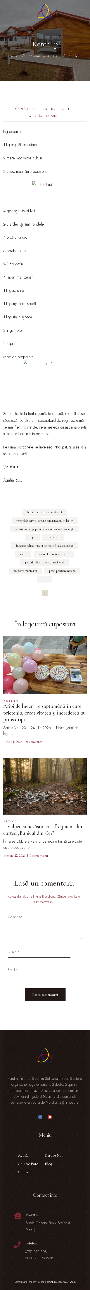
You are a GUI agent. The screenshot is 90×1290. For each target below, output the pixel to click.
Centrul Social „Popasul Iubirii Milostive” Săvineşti (44, 529)
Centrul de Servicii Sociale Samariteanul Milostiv (44, 520)
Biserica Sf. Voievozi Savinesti (44, 512)
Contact (24, 1172)
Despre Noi (54, 1155)
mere (23, 554)
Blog (48, 1163)
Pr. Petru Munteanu (25, 571)
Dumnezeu (53, 537)
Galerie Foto (28, 1163)
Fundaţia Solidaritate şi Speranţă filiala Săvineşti (44, 545)
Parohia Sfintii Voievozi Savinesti (44, 562)
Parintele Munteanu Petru (53, 554)
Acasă (23, 1155)
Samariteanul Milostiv (25, 1282)
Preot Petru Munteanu (62, 571)
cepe (32, 537)
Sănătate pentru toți (42, 109)
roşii (44, 579)
